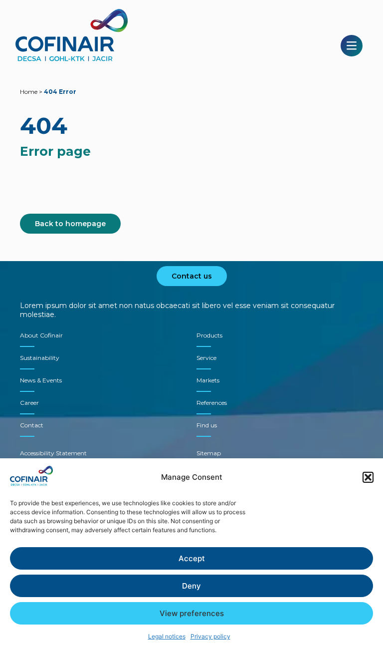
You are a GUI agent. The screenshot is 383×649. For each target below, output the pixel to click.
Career (29, 402)
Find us (206, 425)
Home (28, 91)
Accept (192, 558)
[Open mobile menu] (352, 45)
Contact (31, 425)
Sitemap (208, 453)
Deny (191, 586)
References (211, 402)
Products (209, 335)
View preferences (192, 613)
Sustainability (39, 357)
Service (206, 357)
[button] (368, 477)
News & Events (41, 380)
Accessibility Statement (53, 453)
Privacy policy (210, 636)
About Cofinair (41, 335)
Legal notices (167, 636)
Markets (207, 380)
